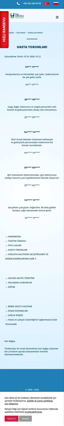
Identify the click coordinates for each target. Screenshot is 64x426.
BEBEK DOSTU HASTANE (20, 306)
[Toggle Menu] (57, 17)
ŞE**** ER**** (32, 99)
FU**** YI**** (32, 200)
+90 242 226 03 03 (32, 3)
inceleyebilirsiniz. (33, 411)
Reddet (25, 418)
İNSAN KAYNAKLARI (18, 310)
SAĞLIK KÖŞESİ (15, 315)
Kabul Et (11, 418)
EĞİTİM (11, 287)
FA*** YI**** (32, 66)
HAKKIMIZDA (14, 236)
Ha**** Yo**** (32, 132)
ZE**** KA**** (32, 167)
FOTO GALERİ (14, 245)
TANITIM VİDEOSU (17, 240)
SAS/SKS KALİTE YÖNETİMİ (21, 278)
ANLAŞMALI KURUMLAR (20, 282)
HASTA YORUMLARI (17, 249)
